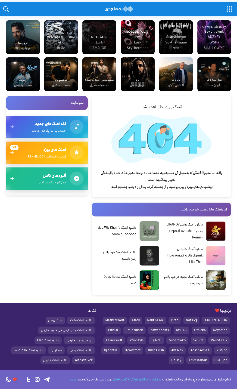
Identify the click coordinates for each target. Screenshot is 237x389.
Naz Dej (191, 320)
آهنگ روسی (55, 320)
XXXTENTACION (215, 320)
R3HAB (181, 330)
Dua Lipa (220, 360)
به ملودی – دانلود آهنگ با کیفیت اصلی (118, 9)
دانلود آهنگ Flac (48, 340)
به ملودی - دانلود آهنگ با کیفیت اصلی (136, 379)
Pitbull (113, 330)
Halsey (176, 360)
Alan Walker (83, 360)
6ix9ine (222, 350)
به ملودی (56, 350)
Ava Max (177, 350)
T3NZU (156, 340)
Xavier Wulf (114, 340)
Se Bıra (198, 340)
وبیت (72, 379)
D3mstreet (132, 350)
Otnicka (200, 330)
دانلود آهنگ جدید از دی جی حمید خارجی (66, 330)
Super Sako (177, 340)
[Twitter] (28, 379)
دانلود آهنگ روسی (81, 350)
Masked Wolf (114, 320)
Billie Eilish (156, 350)
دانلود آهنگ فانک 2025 (28, 350)
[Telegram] (47, 379)
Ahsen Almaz (200, 350)
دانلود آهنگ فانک (81, 320)
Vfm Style (137, 340)
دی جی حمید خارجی (79, 340)
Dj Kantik (110, 350)
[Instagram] (37, 379)
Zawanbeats (159, 330)
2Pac (174, 320)
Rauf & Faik (155, 320)
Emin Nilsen (134, 330)
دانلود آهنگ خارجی (55, 360)
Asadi (136, 320)
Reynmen (220, 330)
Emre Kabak (198, 360)
